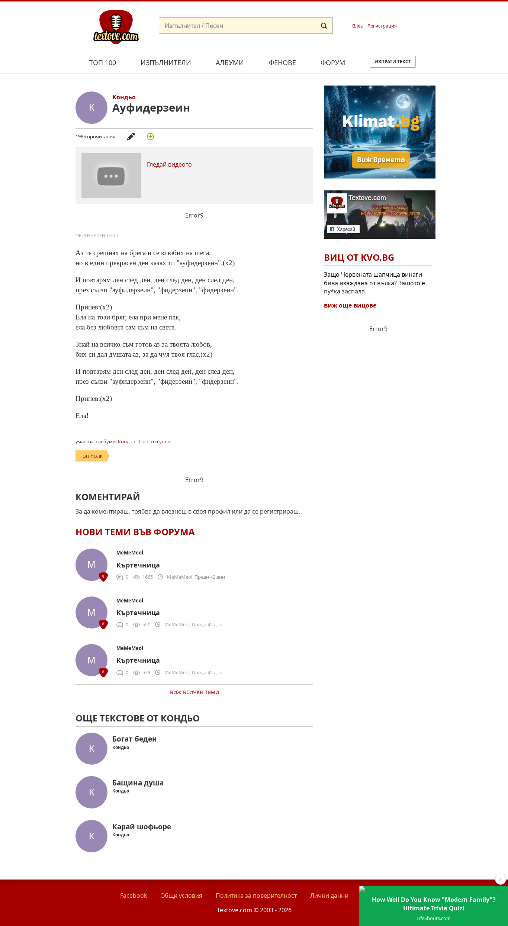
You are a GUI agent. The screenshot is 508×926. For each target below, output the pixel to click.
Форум (333, 62)
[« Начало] (116, 26)
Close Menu (435, 13)
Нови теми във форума (135, 531)
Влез (357, 26)
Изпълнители (166, 62)
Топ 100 (102, 62)
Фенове (282, 62)
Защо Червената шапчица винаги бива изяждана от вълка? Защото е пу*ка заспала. (374, 282)
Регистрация (382, 26)
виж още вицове (350, 305)
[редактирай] (131, 136)
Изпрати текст (392, 61)
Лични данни (329, 895)
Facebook (133, 895)
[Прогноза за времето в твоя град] (379, 176)
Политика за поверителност (256, 895)
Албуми (230, 62)
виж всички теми (194, 692)
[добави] (150, 136)
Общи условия (181, 895)
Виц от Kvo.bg (359, 257)
